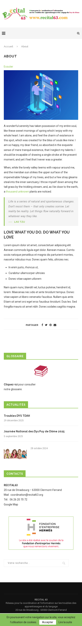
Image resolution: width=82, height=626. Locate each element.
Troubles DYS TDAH (17, 415)
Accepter (47, 622)
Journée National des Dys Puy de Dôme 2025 (34, 431)
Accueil (8, 46)
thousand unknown (17, 191)
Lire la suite (65, 622)
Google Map (11, 504)
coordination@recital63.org (26, 494)
